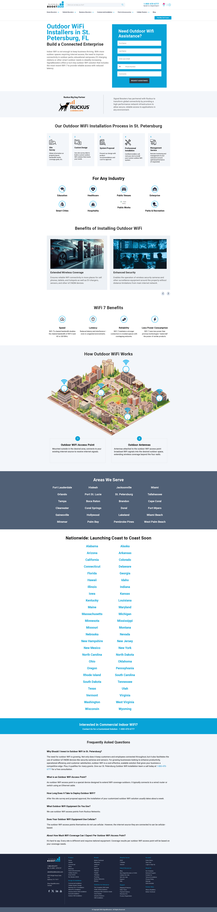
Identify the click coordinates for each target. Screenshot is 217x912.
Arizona (92, 553)
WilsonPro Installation (74, 889)
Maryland (125, 607)
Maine (92, 607)
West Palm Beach (155, 521)
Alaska (125, 546)
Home (70, 860)
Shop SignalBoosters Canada (53, 884)
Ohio (92, 661)
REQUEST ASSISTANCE (139, 81)
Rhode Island (92, 675)
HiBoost (96, 871)
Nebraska (92, 634)
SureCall (96, 868)
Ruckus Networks (99, 879)
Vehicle (70, 862)
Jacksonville (124, 487)
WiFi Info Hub (124, 877)
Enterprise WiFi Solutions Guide (103, 891)
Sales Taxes (123, 889)
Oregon (92, 668)
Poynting (96, 877)
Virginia (125, 695)
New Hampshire (92, 641)
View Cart (148, 862)
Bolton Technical (98, 860)
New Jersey (125, 641)
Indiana (125, 587)
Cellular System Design (75, 885)
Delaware (125, 566)
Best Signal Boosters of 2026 (128, 873)
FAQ (121, 881)
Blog (154, 12)
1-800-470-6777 (151, 4)
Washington (92, 702)
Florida (92, 573)
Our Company (149, 871)
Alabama (92, 546)
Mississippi (125, 621)
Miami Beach (155, 514)
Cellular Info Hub (124, 875)
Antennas (71, 868)
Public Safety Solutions (100, 889)
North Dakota (125, 654)
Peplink (96, 873)
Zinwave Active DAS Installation (77, 891)
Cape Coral (154, 501)
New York (125, 648)
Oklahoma (125, 661)
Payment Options (125, 892)
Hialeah (93, 487)
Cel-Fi (95, 866)
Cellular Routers (72, 873)
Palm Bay (93, 521)
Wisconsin (92, 709)
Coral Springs (93, 508)
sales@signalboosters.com (55, 872)
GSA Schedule (150, 883)
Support (122, 879)
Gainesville (62, 514)
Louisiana (125, 600)
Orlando (62, 494)
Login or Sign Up (150, 864)
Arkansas (125, 553)
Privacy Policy (150, 879)
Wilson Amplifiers (151, 889)
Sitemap (148, 881)
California (92, 560)
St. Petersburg (124, 494)
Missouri (92, 627)
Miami (155, 487)
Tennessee (125, 682)
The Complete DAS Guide (101, 887)
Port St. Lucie (93, 494)
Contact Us (149, 875)
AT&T (121, 860)
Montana (125, 627)
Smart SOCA (71, 875)
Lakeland (124, 514)
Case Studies (98, 893)
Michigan (125, 614)
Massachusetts (92, 614)
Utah (125, 688)
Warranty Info (124, 894)
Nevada (125, 634)
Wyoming (125, 709)
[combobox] (121, 66)
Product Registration (126, 896)
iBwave (96, 881)
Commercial (71, 864)
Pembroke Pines (124, 521)
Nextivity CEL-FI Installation (76, 887)
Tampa (62, 501)
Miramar (62, 521)
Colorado (125, 560)
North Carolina (92, 654)
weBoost (96, 864)
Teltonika (96, 875)
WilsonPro (97, 862)
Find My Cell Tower (163, 18)
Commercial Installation (75, 883)
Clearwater (62, 508)
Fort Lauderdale (62, 487)
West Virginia (125, 702)
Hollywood (93, 514)
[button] (163, 294)
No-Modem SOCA (73, 877)
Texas (92, 688)
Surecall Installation (73, 893)
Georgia (125, 573)
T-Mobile (122, 862)
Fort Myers (154, 508)
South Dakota (92, 682)
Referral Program (151, 873)
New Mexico (92, 648)
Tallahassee (155, 494)
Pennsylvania (125, 668)
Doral (124, 508)
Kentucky (92, 600)
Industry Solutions (99, 896)
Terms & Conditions (151, 877)
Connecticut (92, 566)
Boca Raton (93, 501)
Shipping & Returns (125, 887)
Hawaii (92, 580)
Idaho (125, 580)
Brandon (124, 501)
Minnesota (92, 621)
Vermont (92, 695)
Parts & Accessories (74, 871)
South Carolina (125, 675)
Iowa (92, 593)
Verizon (122, 864)
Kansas (125, 593)
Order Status (149, 860)
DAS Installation (98, 898)
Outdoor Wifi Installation (75, 896)
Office (70, 866)
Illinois (92, 587)
